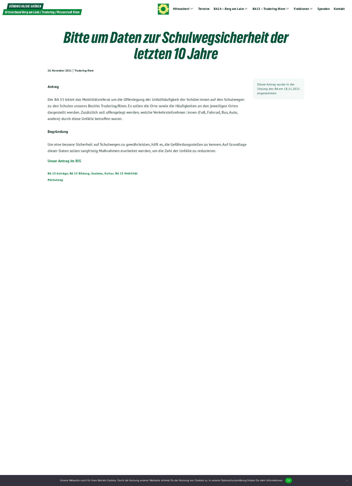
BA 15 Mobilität (126, 173)
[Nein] (347, 480)
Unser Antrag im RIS (64, 161)
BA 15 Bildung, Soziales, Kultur (92, 173)
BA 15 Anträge (58, 173)
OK (288, 480)
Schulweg (56, 180)
